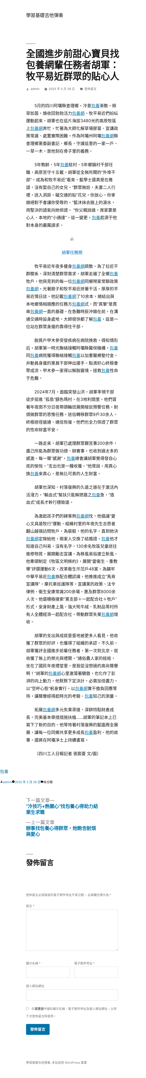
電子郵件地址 (84, 963)
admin (35, 89)
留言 (30, 906)
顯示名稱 (33, 963)
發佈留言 (90, 89)
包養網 (78, 113)
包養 (95, 105)
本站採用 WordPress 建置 (69, 1062)
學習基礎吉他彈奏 (44, 15)
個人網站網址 (35, 986)
